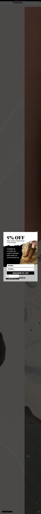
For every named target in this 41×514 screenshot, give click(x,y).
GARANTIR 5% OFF (12, 278)
